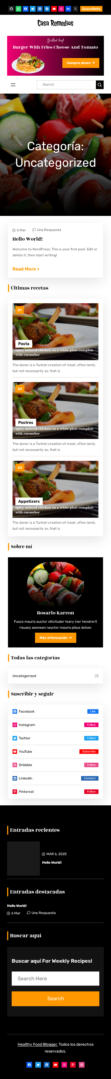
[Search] (100, 85)
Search (55, 998)
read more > (26, 269)
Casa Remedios (55, 23)
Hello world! (51, 863)
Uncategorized (24, 676)
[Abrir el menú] (13, 85)
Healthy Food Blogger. (38, 1044)
